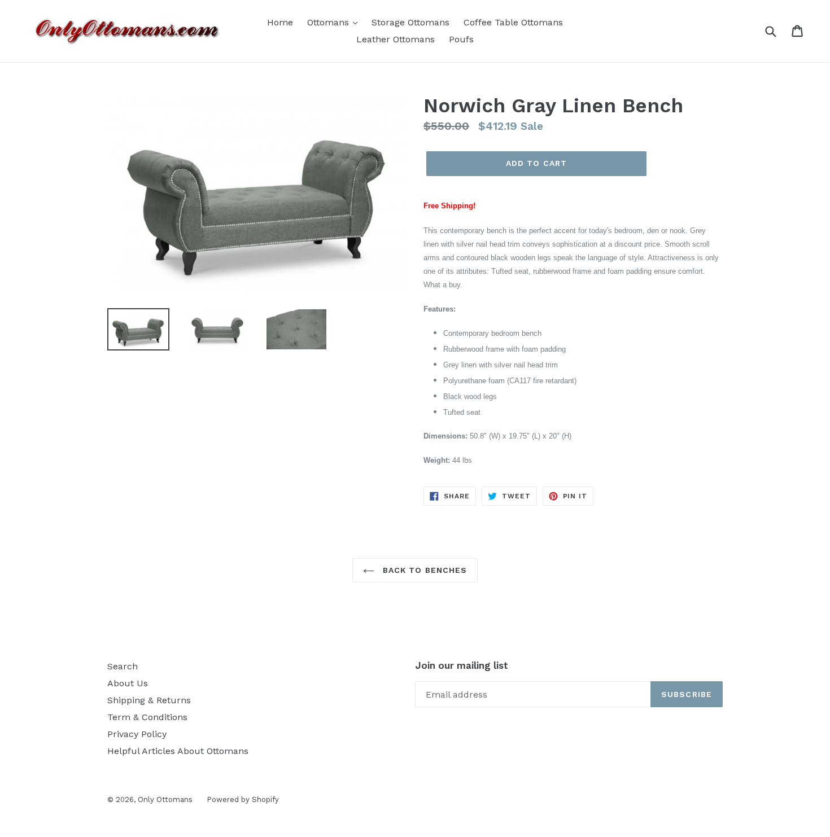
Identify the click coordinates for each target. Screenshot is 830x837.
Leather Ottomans (395, 39)
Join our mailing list (461, 665)
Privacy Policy (137, 734)
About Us (127, 683)
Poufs (461, 39)
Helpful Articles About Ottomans (177, 751)
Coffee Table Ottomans (513, 22)
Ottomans (329, 22)
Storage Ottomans (410, 22)
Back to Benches (424, 570)
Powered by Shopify (243, 799)
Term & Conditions (147, 717)
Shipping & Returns (149, 700)
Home (280, 22)
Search (122, 666)
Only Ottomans (165, 799)
